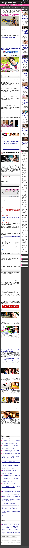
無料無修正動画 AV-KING (15, 4)
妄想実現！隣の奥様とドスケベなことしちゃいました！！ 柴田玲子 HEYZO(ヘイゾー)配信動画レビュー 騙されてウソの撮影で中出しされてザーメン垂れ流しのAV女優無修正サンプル (11, 515)
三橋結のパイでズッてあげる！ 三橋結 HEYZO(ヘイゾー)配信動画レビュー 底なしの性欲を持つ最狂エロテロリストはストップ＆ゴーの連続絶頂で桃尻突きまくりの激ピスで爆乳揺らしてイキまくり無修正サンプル (11, 500)
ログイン (23, 266)
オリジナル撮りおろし (11, 536)
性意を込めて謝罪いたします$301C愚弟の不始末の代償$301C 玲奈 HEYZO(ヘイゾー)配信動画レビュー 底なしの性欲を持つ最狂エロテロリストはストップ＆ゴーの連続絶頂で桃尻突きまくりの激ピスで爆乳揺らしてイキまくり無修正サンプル (11, 454)
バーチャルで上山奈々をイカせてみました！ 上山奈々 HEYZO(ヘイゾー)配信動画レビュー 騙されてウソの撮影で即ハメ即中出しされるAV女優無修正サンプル (24, 165)
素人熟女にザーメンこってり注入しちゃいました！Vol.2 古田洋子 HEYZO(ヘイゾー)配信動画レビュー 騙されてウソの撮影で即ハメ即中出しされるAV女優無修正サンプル (25, 226)
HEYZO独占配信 (5, 536)
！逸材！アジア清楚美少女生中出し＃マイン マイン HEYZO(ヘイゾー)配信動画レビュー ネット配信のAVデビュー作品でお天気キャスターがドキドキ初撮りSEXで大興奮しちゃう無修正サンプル (10, 465)
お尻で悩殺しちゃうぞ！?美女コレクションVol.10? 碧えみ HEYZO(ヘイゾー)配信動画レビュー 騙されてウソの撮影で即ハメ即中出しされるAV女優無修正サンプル (25, 211)
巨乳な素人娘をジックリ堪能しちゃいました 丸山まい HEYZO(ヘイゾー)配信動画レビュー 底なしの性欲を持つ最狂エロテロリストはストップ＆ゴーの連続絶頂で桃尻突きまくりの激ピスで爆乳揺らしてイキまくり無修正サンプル (11, 503)
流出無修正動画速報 (22, 4)
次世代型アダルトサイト (16, 536)
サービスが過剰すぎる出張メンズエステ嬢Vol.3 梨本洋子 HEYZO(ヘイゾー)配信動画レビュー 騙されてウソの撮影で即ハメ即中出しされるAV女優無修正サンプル (25, 246)
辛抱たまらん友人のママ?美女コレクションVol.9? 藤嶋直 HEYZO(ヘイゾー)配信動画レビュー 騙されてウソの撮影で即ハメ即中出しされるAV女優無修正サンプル (25, 241)
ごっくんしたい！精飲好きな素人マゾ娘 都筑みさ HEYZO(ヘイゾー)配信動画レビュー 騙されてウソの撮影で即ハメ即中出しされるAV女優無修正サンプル (24, 190)
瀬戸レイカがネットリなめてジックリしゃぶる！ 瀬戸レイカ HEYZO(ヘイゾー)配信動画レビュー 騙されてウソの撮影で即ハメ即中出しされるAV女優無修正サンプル (25, 235)
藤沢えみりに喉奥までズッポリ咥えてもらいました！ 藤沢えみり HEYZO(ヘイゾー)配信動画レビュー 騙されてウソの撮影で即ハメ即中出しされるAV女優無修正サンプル (25, 200)
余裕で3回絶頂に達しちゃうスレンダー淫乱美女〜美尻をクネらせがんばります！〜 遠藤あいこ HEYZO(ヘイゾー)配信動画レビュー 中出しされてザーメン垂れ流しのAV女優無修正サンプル (11, 462)
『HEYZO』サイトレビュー (9, 4)
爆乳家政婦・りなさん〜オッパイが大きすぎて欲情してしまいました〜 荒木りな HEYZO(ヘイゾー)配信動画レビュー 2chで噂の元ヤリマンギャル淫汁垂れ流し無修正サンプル (11, 508)
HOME (3, 4)
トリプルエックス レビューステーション (7, 5)
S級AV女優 (8, 536)
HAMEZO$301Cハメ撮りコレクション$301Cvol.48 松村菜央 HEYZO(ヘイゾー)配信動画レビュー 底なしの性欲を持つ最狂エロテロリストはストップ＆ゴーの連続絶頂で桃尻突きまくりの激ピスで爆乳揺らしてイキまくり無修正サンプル (11, 487)
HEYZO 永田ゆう (10, 538)
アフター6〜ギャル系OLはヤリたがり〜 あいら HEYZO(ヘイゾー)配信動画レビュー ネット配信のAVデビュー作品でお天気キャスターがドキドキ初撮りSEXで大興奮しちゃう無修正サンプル (11, 512)
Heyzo (2, 536)
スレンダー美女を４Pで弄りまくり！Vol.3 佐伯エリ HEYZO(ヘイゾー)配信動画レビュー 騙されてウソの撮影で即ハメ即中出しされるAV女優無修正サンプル (25, 216)
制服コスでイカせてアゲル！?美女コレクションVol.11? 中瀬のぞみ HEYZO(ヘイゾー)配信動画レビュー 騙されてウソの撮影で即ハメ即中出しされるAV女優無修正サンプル (11, 530)
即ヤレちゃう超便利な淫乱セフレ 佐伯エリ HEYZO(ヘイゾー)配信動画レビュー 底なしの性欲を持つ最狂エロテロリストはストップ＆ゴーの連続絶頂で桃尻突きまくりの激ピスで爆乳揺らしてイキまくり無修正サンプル (11, 478)
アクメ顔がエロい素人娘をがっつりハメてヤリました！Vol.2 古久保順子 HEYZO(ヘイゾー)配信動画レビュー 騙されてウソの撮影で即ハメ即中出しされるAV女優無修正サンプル (11, 533)
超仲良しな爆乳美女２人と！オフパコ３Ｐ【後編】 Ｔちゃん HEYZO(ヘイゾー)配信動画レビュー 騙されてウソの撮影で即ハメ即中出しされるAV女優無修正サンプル (24, 160)
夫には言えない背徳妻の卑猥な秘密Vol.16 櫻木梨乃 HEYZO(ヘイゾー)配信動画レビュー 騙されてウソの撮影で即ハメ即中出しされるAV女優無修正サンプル (24, 155)
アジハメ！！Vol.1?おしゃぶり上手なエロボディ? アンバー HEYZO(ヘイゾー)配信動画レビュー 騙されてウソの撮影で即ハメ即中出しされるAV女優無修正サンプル (25, 205)
